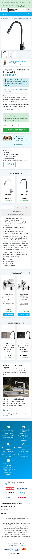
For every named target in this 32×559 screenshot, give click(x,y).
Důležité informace (8, 507)
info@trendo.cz (20, 144)
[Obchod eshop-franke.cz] (10, 488)
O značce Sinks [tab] (16, 211)
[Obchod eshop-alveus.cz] (10, 497)
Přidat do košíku (16, 130)
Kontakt (4, 513)
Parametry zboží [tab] (22, 208)
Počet (4, 125)
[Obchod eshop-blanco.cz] (22, 489)
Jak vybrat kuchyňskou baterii (13, 399)
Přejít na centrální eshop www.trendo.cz (16, 484)
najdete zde (21, 5)
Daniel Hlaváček (18, 545)
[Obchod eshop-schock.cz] (10, 493)
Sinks (9, 150)
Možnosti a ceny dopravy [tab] (16, 214)
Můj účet (4, 510)
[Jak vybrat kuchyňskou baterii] (16, 387)
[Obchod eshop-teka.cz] (22, 498)
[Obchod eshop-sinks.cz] (22, 493)
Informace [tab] (8, 208)
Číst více (5, 410)
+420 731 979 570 (21, 140)
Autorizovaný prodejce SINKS (11, 503)
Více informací (9, 109)
